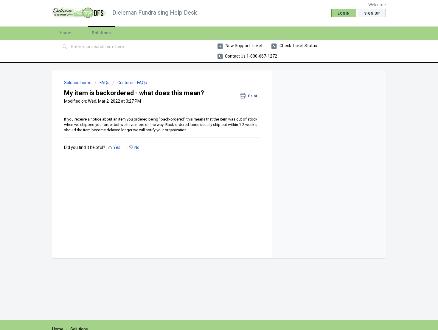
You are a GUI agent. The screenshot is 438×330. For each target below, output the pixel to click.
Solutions (101, 32)
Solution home (78, 82)
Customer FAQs (132, 82)
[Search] (65, 47)
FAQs (104, 82)
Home (65, 32)
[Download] (208, 86)
